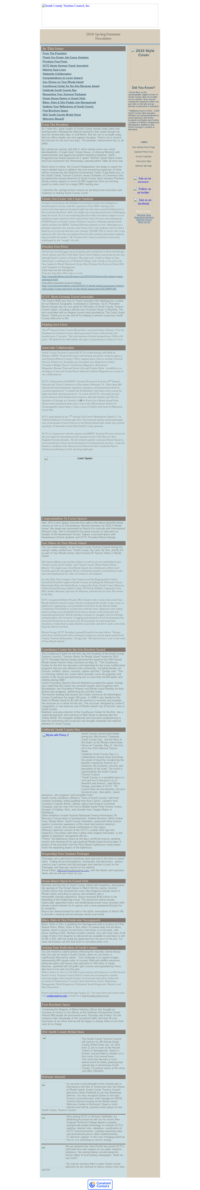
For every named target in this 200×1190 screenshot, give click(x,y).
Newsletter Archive (144, 217)
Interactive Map (143, 161)
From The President (55, 53)
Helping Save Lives (54, 69)
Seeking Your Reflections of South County (68, 106)
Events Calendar (144, 156)
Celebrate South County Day (60, 90)
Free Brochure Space (55, 110)
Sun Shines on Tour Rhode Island (63, 82)
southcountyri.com (57, 995)
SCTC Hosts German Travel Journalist (65, 65)
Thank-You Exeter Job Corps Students (66, 57)
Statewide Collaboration (57, 73)
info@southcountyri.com (95, 995)
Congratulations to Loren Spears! (63, 77)
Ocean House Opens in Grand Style (64, 98)
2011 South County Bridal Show (62, 114)
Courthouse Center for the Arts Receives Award (71, 86)
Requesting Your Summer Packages (64, 94)
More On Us (144, 222)
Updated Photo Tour (143, 152)
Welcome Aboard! (53, 118)
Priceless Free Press (55, 61)
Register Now (144, 215)
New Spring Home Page (143, 147)
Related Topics (144, 220)
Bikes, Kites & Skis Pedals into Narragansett (69, 102)
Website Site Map (143, 166)
